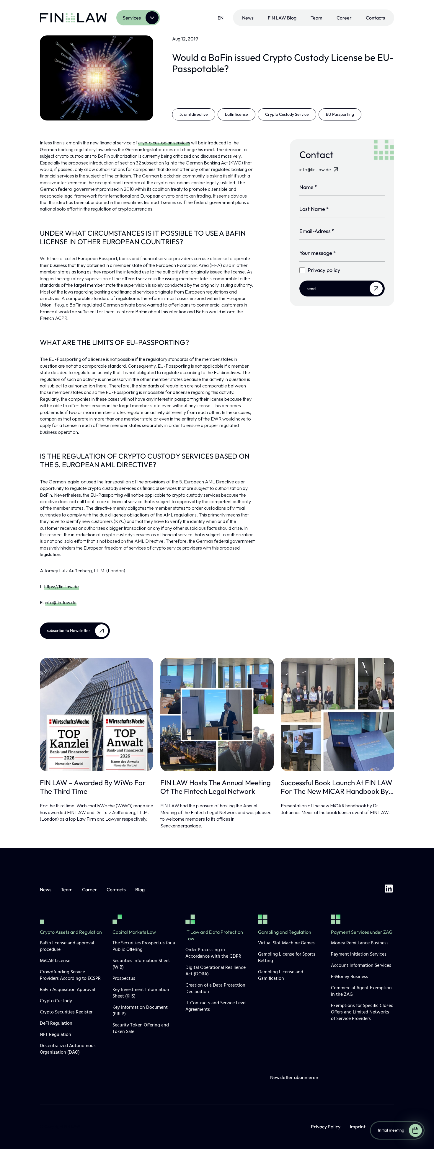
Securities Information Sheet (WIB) (141, 964)
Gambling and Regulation (284, 932)
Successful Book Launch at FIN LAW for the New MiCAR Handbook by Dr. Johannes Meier (336, 787)
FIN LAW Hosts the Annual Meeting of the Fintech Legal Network (215, 787)
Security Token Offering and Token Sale (140, 1028)
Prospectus (123, 978)
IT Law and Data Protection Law (214, 935)
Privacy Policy (325, 1127)
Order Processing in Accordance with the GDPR (213, 953)
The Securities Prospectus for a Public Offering (143, 946)
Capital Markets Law (134, 932)
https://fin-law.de (61, 586)
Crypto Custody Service (287, 114)
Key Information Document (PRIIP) (140, 1011)
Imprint (358, 1127)
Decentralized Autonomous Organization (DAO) (68, 1049)
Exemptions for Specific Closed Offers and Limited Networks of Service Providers (362, 1012)
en (220, 18)
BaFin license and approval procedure (67, 946)
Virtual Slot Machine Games (286, 943)
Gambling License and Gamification (280, 975)
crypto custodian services (164, 143)
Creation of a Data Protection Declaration (215, 989)
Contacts (375, 18)
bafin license (236, 114)
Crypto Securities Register (66, 1012)
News (248, 18)
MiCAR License (55, 961)
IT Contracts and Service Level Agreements (216, 1006)
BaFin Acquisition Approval (67, 990)
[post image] (96, 714)
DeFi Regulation (56, 1023)
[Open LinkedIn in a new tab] (389, 889)
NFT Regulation (55, 1035)
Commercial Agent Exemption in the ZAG (361, 991)
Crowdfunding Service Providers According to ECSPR (70, 975)
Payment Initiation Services (358, 954)
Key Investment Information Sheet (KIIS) (140, 993)
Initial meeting (391, 1130)
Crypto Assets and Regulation (71, 932)
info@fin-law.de (60, 602)
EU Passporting (340, 114)
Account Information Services (361, 965)
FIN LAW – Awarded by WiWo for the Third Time (93, 787)
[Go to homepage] (73, 17)
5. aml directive (194, 114)
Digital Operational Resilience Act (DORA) (215, 971)
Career (344, 18)
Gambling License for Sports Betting (286, 958)
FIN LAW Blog (282, 18)
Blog (140, 889)
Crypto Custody (56, 1001)
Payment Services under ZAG (361, 932)
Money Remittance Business (360, 943)
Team (316, 18)
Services (132, 18)
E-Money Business (349, 977)
